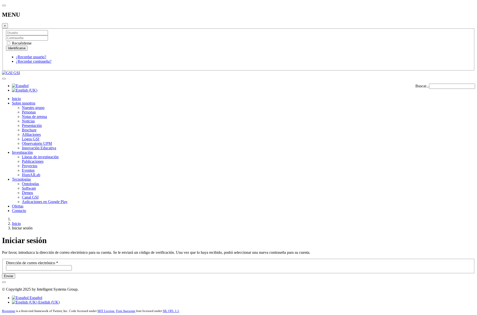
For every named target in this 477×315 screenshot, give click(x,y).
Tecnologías (21, 179)
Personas (29, 112)
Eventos (28, 170)
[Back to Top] (4, 282)
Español (35, 298)
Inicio (16, 99)
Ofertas (17, 206)
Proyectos (29, 166)
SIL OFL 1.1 (171, 311)
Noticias (28, 121)
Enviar (8, 276)
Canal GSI (30, 197)
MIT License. (106, 311)
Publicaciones (32, 161)
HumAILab (31, 175)
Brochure (29, 130)
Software (29, 188)
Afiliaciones (31, 134)
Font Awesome (125, 311)
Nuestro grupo (33, 107)
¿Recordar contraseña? (33, 61)
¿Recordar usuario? (31, 57)
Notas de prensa (34, 116)
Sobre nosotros (23, 103)
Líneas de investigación (40, 157)
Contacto (19, 211)
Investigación (22, 152)
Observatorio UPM (37, 143)
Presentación (32, 125)
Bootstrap (8, 311)
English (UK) (48, 302)
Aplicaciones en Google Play (45, 202)
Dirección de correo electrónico (32, 263)
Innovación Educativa (39, 148)
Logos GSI (30, 139)
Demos (27, 193)
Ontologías (30, 184)
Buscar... (422, 86)
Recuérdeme (21, 43)
